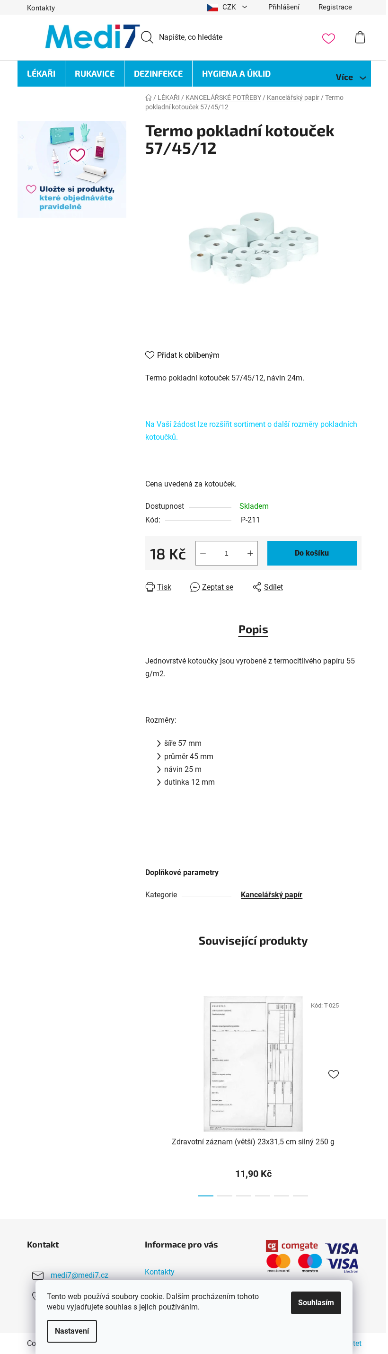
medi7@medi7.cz (79, 1275)
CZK (229, 7)
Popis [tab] (253, 629)
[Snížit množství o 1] (203, 553)
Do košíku (312, 553)
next (354, 1093)
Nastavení (72, 1331)
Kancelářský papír (271, 894)
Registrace (335, 7)
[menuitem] (41, 74)
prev (152, 1093)
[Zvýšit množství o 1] (250, 553)
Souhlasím (316, 1302)
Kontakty (41, 8)
